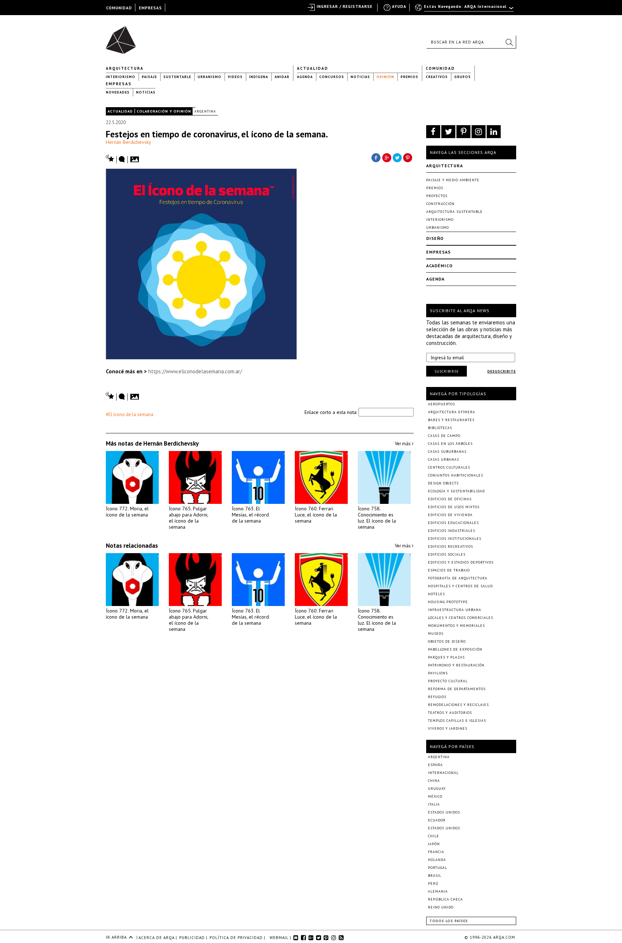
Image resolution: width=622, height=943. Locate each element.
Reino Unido (441, 907)
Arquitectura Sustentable (454, 211)
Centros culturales (449, 467)
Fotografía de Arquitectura (457, 578)
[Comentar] (122, 159)
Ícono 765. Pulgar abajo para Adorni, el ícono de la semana (188, 517)
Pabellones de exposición (455, 649)
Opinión (385, 76)
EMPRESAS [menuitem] (150, 7)
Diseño (435, 238)
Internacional (443, 772)
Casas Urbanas (443, 459)
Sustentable (177, 76)
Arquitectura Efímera (451, 412)
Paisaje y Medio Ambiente (452, 180)
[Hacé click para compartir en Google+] (386, 157)
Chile (433, 836)
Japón (434, 844)
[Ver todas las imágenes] (135, 157)
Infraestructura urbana (454, 609)
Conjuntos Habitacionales (455, 475)
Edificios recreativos (450, 546)
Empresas (119, 83)
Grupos (462, 76)
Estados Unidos (444, 812)
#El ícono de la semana (129, 414)
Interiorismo (120, 76)
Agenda (305, 76)
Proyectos (436, 195)
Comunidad (440, 68)
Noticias (360, 76)
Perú (433, 883)
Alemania (438, 891)
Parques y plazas (446, 657)
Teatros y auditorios (450, 712)
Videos (235, 76)
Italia (434, 804)
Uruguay (437, 788)
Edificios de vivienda (450, 514)
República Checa (445, 899)
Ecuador (437, 820)
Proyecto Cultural (448, 681)
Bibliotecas (440, 427)
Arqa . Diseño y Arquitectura (123, 36)
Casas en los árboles (450, 443)
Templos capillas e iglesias (457, 720)
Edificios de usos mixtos (453, 507)
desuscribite (501, 371)
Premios (409, 76)
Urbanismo (209, 76)
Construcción (440, 203)
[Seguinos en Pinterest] (463, 131)
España (435, 764)
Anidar (282, 76)
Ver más (403, 444)
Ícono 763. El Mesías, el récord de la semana (250, 514)
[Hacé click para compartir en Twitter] (397, 157)
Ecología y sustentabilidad (456, 491)
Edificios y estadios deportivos (460, 562)
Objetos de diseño (447, 641)
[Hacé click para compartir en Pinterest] (408, 157)
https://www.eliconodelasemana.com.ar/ (195, 371)
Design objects (443, 483)
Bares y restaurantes (451, 420)
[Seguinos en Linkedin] (494, 131)
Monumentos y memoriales (456, 625)
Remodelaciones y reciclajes (458, 704)
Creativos (437, 76)
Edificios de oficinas (450, 499)
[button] (509, 42)
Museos (435, 633)
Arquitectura (125, 68)
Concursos (331, 76)
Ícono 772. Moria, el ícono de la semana (127, 511)
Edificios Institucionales (454, 538)
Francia (436, 851)
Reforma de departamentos (457, 689)
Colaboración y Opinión (164, 111)
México (435, 796)
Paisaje (149, 76)
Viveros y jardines (447, 728)
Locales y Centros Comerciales (460, 617)
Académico (439, 265)
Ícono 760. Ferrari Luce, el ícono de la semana (316, 514)
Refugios (437, 696)
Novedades (118, 92)
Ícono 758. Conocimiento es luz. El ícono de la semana (377, 517)
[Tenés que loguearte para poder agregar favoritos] (110, 158)
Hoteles (436, 594)
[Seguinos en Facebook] (433, 131)
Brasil (434, 875)
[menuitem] (465, 10)
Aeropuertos (441, 404)
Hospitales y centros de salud (460, 586)
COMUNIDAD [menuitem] (119, 7)
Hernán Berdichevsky (128, 142)
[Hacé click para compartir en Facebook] (375, 157)
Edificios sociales (446, 554)
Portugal (437, 867)
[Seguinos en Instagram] (479, 131)
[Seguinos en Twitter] (448, 131)
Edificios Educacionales (453, 522)
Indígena (258, 76)
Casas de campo (444, 435)
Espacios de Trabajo (449, 570)
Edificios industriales (451, 530)
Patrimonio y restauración (456, 665)
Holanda (437, 859)
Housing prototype (448, 602)
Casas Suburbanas (447, 451)
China (434, 780)
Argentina (205, 111)
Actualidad (312, 68)
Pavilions (438, 673)
